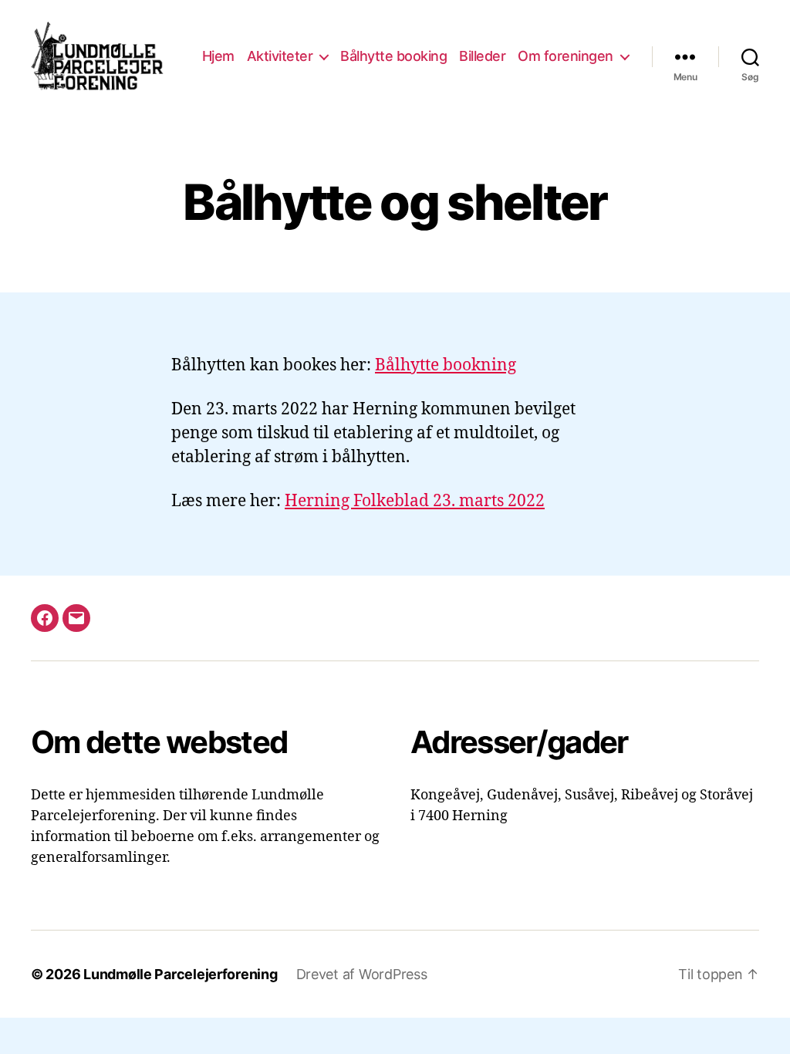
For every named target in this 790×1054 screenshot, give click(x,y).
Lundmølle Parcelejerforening (180, 974)
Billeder (482, 56)
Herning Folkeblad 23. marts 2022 (415, 501)
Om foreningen (565, 56)
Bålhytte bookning (445, 365)
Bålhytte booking (393, 56)
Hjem (218, 56)
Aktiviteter (280, 56)
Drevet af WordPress (361, 974)
